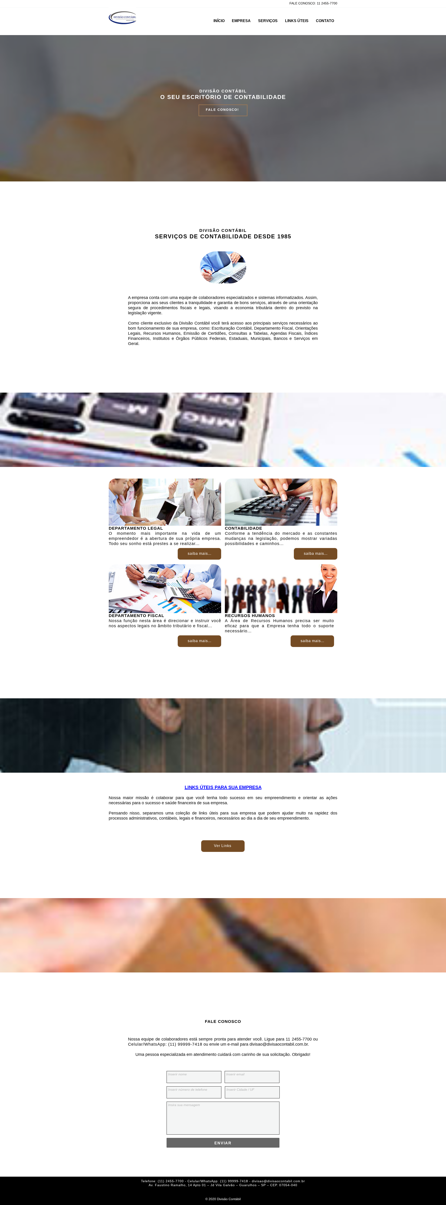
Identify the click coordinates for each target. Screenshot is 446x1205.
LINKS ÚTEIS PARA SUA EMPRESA (223, 787)
